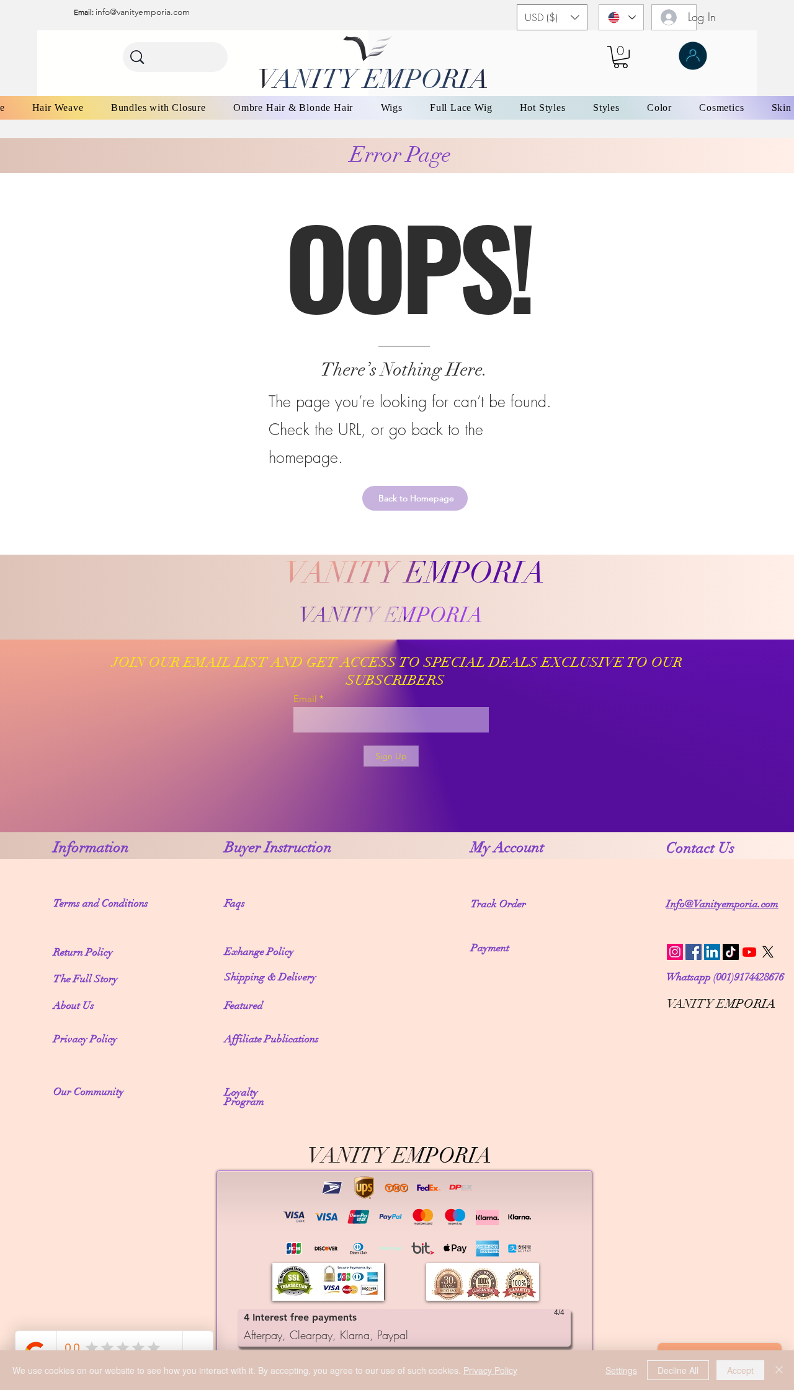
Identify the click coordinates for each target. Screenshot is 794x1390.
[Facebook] (693, 952)
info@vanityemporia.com (143, 11)
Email (305, 698)
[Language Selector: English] (621, 17)
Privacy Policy (490, 1370)
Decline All (678, 1370)
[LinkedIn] (712, 952)
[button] (552, 17)
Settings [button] (621, 1370)
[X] (768, 952)
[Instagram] (675, 952)
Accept (740, 1370)
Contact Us (702, 847)
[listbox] (552, 17)
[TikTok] (731, 952)
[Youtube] (749, 952)
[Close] (779, 1370)
